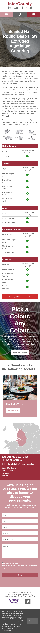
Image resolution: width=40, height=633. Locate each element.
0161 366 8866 (14, 488)
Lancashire (6, 473)
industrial (5, 83)
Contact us (5, 120)
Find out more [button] (20, 352)
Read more (13, 410)
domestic (19, 81)
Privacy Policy (22, 596)
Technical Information (11, 596)
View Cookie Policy (10, 629)
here (7, 116)
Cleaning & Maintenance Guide (20, 297)
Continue (32, 621)
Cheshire (5, 475)
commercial (28, 81)
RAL (13, 113)
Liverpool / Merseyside (10, 470)
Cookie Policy (31, 596)
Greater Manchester (9, 468)
